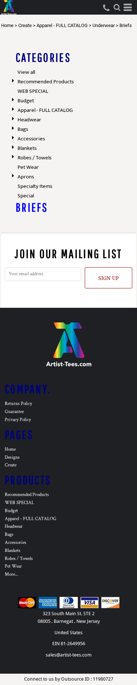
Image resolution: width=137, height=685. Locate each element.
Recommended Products (46, 81)
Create (25, 25)
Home (7, 25)
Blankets (27, 148)
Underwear (103, 25)
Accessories (31, 138)
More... (11, 574)
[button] (117, 7)
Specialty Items (35, 186)
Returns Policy (18, 404)
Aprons (26, 176)
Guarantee (14, 412)
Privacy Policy (18, 420)
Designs (12, 457)
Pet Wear (28, 167)
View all (26, 72)
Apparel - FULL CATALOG (62, 25)
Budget (26, 100)
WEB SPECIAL (33, 91)
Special (26, 195)
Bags (23, 129)
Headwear (29, 119)
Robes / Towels (35, 157)
